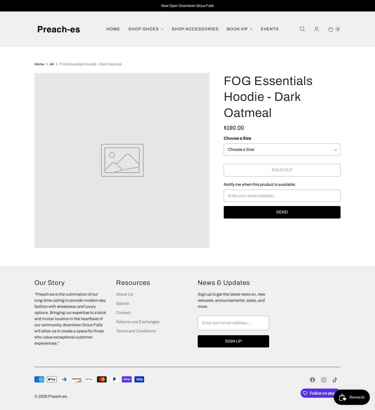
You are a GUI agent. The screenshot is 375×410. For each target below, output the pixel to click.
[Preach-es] (58, 29)
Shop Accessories (195, 29)
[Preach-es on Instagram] (323, 379)
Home (113, 29)
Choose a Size (237, 138)
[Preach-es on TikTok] (335, 379)
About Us (124, 294)
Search (122, 303)
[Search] (302, 29)
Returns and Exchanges (137, 322)
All (52, 64)
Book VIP (237, 29)
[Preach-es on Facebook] (312, 379)
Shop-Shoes (143, 29)
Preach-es (57, 396)
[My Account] (316, 29)
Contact (123, 312)
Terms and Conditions (136, 331)
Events (270, 29)
